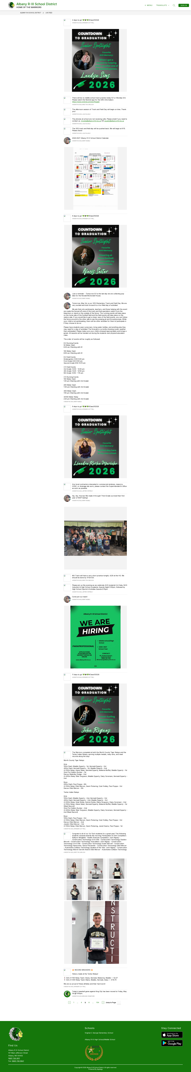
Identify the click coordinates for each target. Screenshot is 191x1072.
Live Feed (49, 13)
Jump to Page (111, 1002)
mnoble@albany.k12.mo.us (91, 121)
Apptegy (100, 1069)
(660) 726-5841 (18, 1061)
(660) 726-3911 (14, 1058)
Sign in (184, 5)
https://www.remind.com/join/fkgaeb (85, 102)
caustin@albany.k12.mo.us (114, 121)
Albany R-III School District (30, 13)
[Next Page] (103, 1002)
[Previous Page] (69, 1002)
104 (97, 1002)
